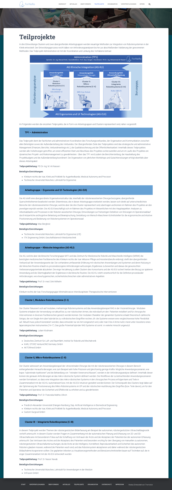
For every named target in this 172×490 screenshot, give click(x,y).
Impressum (120, 484)
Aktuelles (73, 4)
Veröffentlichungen (128, 4)
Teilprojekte (99, 4)
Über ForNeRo (86, 4)
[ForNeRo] (27, 4)
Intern (142, 4)
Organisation (112, 4)
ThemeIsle (149, 485)
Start (23, 484)
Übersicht (62, 4)
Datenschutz (107, 484)
